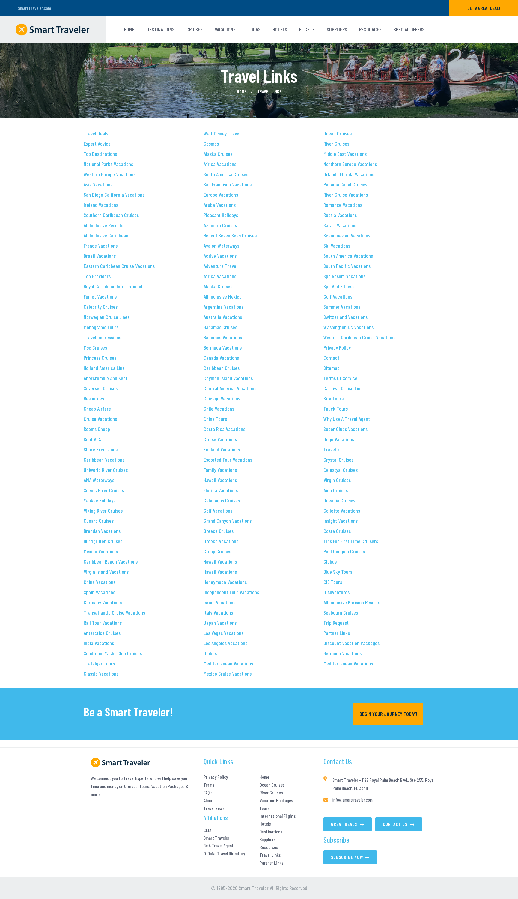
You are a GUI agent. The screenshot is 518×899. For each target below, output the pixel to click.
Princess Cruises (100, 357)
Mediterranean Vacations (228, 663)
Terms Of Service (340, 378)
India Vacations (99, 643)
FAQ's (208, 792)
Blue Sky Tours (337, 571)
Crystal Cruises (338, 459)
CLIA (207, 830)
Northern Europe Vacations (350, 164)
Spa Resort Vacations (344, 276)
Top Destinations (100, 153)
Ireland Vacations (101, 204)
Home (129, 29)
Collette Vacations (341, 510)
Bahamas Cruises (220, 327)
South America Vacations (348, 255)
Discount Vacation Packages (351, 643)
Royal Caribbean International (113, 286)
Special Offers (409, 29)
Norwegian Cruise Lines (107, 317)
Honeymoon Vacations (225, 582)
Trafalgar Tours (99, 663)
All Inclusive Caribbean (106, 235)
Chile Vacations (219, 408)
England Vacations (222, 449)
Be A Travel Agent (219, 845)
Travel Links (270, 855)
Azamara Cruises (220, 225)
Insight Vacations (340, 520)
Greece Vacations (221, 541)
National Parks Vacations (108, 164)
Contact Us (396, 824)
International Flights (278, 816)
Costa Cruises (337, 531)
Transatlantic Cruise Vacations (114, 612)
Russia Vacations (340, 215)
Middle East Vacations (345, 153)
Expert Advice (97, 143)
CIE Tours (332, 582)
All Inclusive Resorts (103, 225)
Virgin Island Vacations (106, 571)
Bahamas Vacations (223, 337)
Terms (209, 784)
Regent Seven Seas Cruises (230, 235)
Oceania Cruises (339, 500)
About (209, 800)
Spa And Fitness (338, 286)
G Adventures (336, 592)
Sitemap (331, 368)
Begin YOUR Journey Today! (388, 713)
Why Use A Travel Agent (346, 418)
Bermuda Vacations (223, 347)
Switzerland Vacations (345, 317)
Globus (210, 653)
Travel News (214, 808)
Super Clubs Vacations (345, 429)
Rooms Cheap (97, 429)
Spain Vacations (99, 592)
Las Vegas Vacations (223, 633)
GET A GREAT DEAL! (483, 8)
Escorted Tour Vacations (228, 459)
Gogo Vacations (338, 439)
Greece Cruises (219, 531)
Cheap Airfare (97, 408)
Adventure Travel (220, 266)
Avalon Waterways (221, 245)
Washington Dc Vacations (348, 327)
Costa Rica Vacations (224, 429)
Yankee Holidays (99, 500)
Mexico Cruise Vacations (228, 673)
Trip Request (336, 622)
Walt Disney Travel (222, 133)
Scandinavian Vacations (346, 235)
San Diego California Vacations (114, 194)
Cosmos (211, 143)
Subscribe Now (347, 857)
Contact (331, 357)
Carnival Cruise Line (343, 388)
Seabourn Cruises (340, 612)
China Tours (215, 418)
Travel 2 (331, 449)
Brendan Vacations (102, 531)
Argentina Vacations (223, 306)
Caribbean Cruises (222, 368)
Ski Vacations (336, 245)
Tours (264, 808)
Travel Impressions (102, 337)
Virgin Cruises (337, 480)
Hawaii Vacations (220, 480)
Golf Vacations (218, 510)
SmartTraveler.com (34, 8)
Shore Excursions (101, 449)
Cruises (194, 29)
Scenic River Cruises (104, 490)
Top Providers (97, 276)
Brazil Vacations (100, 255)
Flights (307, 29)
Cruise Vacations (100, 418)
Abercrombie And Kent (105, 378)
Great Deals (344, 824)
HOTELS (279, 29)
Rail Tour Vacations (103, 622)
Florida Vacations (221, 490)
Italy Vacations (218, 612)
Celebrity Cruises (101, 306)
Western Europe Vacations (109, 174)
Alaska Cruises (218, 153)
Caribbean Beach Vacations (111, 561)
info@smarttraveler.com (352, 799)
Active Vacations (220, 255)
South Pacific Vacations (347, 266)
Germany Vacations (103, 602)
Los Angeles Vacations (225, 643)
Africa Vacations (220, 164)
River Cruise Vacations (345, 194)
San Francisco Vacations (228, 184)
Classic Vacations (101, 673)
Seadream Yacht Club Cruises (113, 653)
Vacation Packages (276, 800)
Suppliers (337, 29)
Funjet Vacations (100, 296)
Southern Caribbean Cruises (111, 215)
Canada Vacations (221, 357)
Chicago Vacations (222, 398)
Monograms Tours (101, 327)
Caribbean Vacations (104, 459)
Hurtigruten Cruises (103, 541)
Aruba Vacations (220, 204)
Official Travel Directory (224, 853)
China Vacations (99, 582)
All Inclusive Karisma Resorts (351, 602)
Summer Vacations (341, 306)
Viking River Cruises (103, 510)
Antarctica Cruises (102, 633)
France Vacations (101, 245)
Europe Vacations (221, 194)
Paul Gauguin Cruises (344, 551)
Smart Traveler (216, 838)
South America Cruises (226, 174)
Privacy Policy (337, 347)
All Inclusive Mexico (223, 296)
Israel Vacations (219, 602)
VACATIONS (225, 29)
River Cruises (336, 143)
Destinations (160, 29)
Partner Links (336, 633)
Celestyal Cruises (340, 469)
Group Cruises (217, 551)
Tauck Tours (335, 408)
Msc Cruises (95, 347)
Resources (370, 29)
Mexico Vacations (101, 551)
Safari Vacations (339, 225)
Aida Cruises (335, 490)
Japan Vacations (220, 622)
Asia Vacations (98, 184)
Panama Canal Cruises (345, 184)
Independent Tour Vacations (231, 592)
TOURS (254, 29)
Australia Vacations (223, 317)
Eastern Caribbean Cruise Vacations (119, 266)
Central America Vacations (230, 388)
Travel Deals (96, 133)
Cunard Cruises (99, 520)
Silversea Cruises (101, 388)
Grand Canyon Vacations (228, 520)
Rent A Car (94, 439)
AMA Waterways (99, 480)
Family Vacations (220, 469)
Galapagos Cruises (222, 500)
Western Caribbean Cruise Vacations (359, 337)
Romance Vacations (342, 204)
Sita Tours (333, 398)
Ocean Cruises (337, 133)
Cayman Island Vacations (228, 378)
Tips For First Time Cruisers (350, 541)
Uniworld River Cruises (106, 469)
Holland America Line (104, 368)
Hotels (265, 823)
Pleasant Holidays (221, 215)
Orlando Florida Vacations (348, 174)
